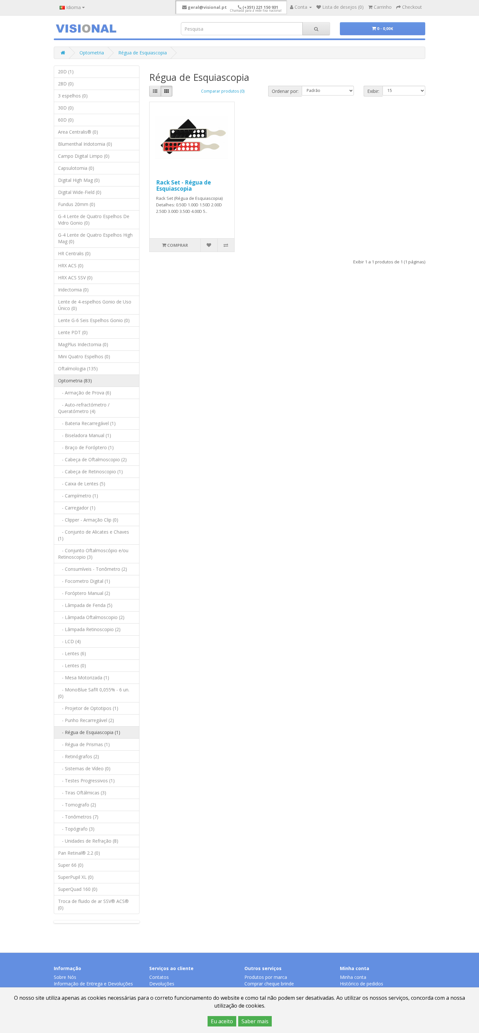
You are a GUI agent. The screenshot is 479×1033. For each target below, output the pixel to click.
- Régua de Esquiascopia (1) (89, 732)
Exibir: (373, 91)
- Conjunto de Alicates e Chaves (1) (93, 535)
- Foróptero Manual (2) (84, 593)
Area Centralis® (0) (78, 132)
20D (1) (66, 71)
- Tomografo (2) (77, 805)
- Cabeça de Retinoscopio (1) (90, 471)
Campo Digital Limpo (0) (83, 156)
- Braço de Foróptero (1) (86, 447)
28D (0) (66, 84)
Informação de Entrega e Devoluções (93, 984)
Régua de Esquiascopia (142, 53)
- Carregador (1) (76, 508)
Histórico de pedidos (361, 984)
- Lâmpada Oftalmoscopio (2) (91, 617)
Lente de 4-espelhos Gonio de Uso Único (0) (94, 305)
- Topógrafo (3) (76, 829)
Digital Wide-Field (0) (79, 192)
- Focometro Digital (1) (84, 581)
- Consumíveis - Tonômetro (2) (92, 569)
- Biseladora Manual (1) (84, 435)
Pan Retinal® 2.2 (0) (79, 853)
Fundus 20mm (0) (76, 204)
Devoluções (161, 984)
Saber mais (255, 1021)
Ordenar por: (285, 91)
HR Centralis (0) (74, 253)
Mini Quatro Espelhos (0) (84, 356)
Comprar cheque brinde (269, 984)
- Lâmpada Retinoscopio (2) (89, 629)
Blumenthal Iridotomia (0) (85, 144)
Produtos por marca (265, 977)
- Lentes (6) (72, 653)
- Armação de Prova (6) (84, 393)
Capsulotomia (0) (76, 168)
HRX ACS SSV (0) (75, 277)
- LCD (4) (69, 641)
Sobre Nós (65, 977)
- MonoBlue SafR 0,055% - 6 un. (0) (93, 692)
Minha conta (353, 977)
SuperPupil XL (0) (76, 877)
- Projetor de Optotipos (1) (88, 708)
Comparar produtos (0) (222, 91)
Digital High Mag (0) (79, 180)
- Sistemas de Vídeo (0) (84, 768)
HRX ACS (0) (70, 265)
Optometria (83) (75, 380)
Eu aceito (222, 1021)
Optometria (92, 53)
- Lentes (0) (72, 665)
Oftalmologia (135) (78, 368)
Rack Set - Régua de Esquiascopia (183, 185)
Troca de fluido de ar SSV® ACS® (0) (93, 904)
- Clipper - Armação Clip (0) (88, 520)
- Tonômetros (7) (78, 817)
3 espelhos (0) (73, 96)
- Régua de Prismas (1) (84, 744)
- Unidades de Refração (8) (88, 841)
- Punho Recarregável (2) (86, 720)
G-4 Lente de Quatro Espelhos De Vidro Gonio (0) (93, 219)
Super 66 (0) (70, 865)
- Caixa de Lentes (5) (81, 483)
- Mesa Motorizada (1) (83, 677)
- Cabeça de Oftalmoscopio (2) (92, 459)
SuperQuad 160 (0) (77, 889)
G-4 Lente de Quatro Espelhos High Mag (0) (95, 238)
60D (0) (66, 120)
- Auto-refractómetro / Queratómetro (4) (83, 408)
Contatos (159, 977)
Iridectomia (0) (73, 290)
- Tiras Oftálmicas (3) (82, 793)
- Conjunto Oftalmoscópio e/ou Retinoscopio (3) (93, 553)
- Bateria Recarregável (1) (87, 423)
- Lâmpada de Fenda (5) (85, 605)
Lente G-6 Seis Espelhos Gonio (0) (94, 320)
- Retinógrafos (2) (78, 756)
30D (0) (66, 108)
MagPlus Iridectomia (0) (83, 344)
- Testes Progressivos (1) (86, 780)
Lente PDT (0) (73, 332)
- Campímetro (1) (78, 496)
